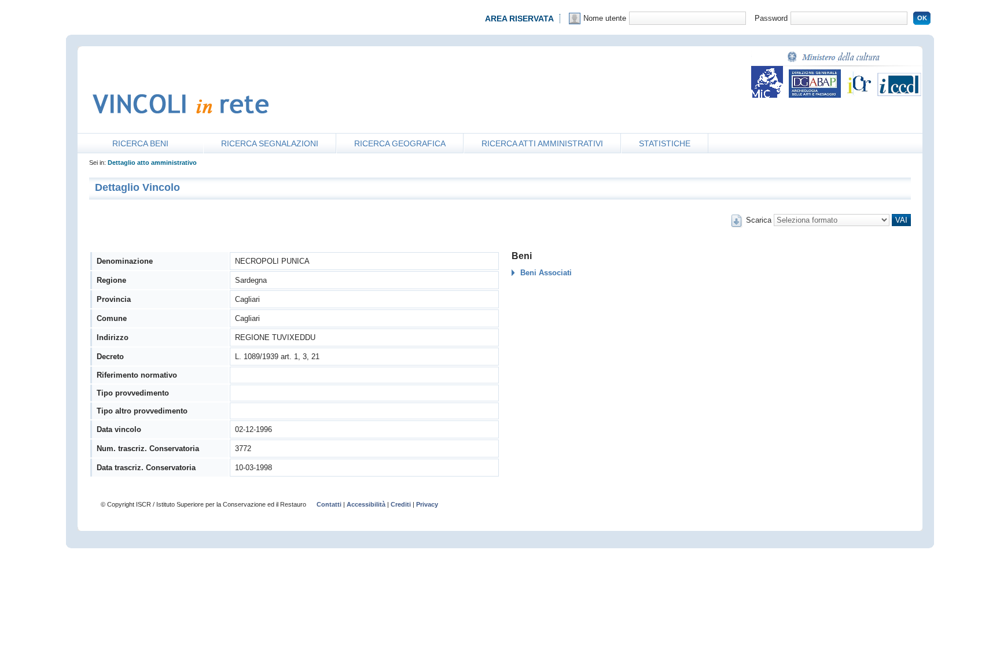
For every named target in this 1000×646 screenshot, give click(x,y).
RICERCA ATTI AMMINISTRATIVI (542, 143)
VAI (901, 220)
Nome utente (604, 18)
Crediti (401, 504)
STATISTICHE (664, 143)
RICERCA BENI (140, 143)
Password (771, 18)
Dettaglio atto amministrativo (152, 162)
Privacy (427, 504)
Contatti (329, 504)
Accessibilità (366, 504)
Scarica (758, 220)
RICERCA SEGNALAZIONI (269, 143)
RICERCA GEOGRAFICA (400, 143)
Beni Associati (546, 272)
